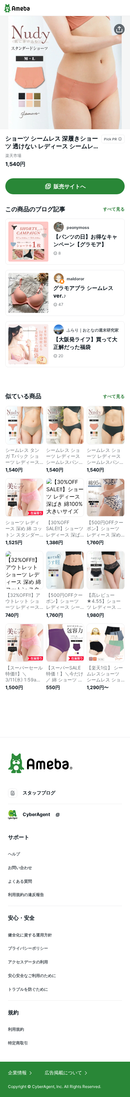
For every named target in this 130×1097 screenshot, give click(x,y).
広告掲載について (63, 1072)
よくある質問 (20, 881)
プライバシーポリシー (28, 948)
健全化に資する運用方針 (30, 934)
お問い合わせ (20, 867)
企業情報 (17, 1072)
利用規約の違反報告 (26, 894)
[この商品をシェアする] (119, 29)
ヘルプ (14, 853)
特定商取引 (18, 1042)
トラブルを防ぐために (28, 989)
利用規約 (16, 1029)
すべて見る (114, 209)
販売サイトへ (70, 186)
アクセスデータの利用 (28, 961)
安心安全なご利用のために (32, 975)
